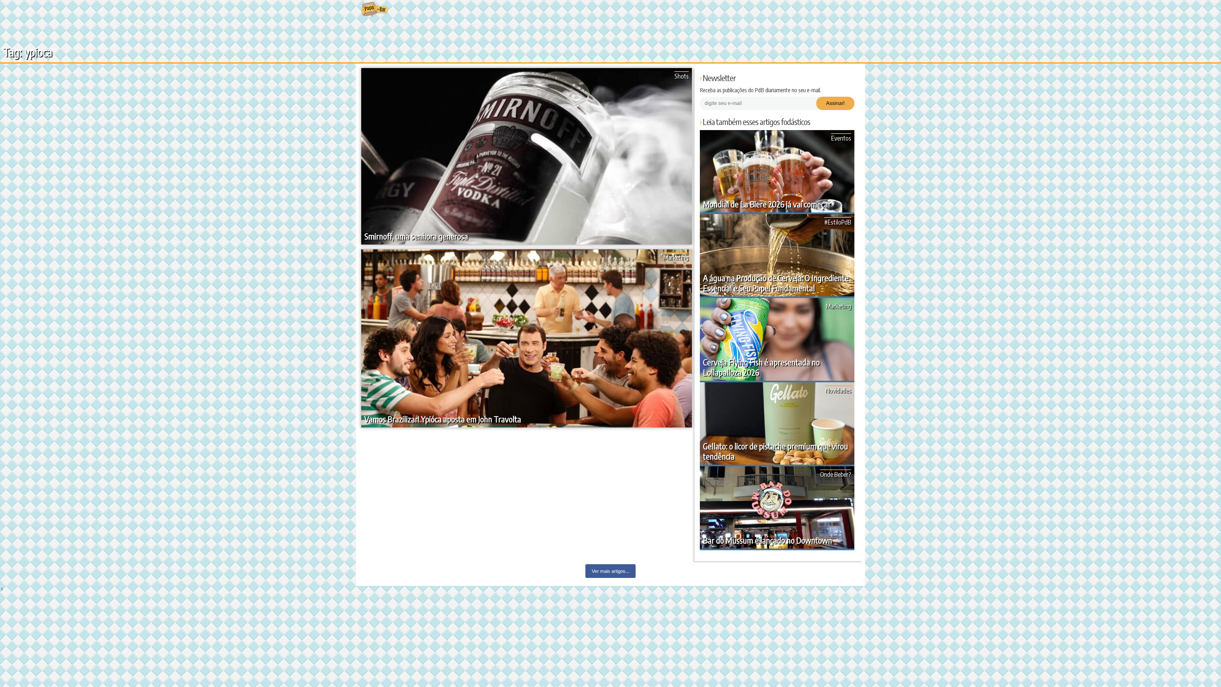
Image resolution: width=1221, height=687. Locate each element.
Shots (681, 76)
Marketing (676, 257)
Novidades (838, 390)
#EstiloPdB (837, 222)
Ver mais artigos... (610, 571)
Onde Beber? (835, 474)
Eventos (841, 138)
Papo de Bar (374, 9)
